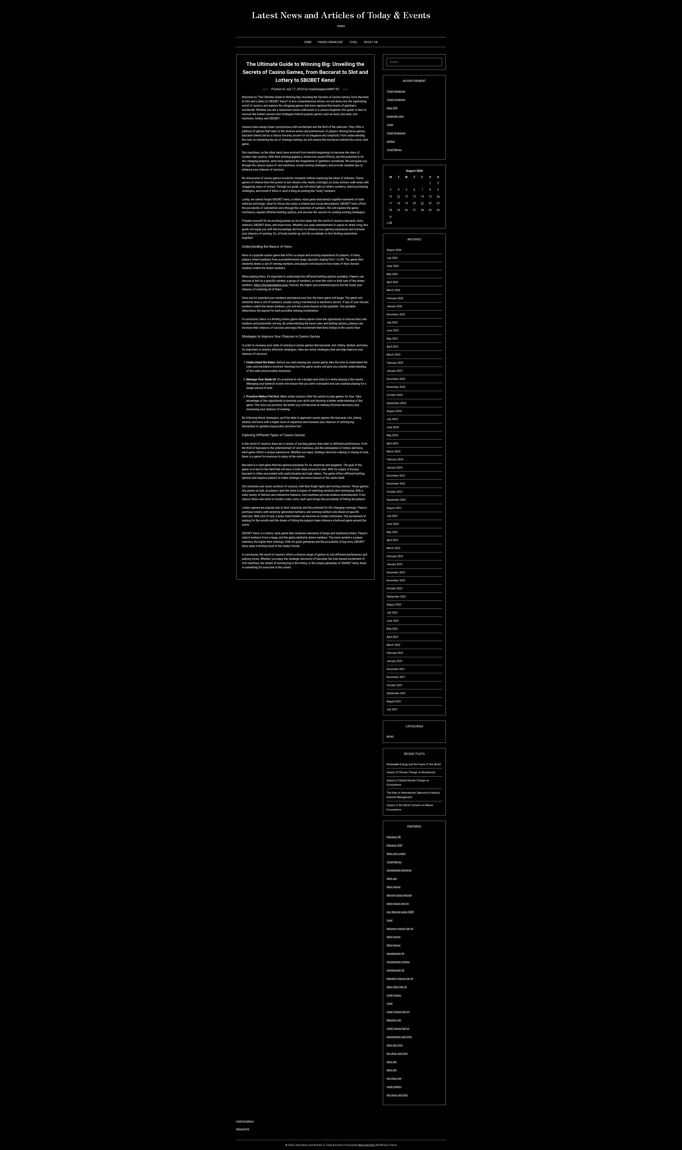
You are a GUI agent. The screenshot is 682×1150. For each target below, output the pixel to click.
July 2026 (392, 258)
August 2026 (394, 250)
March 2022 (393, 645)
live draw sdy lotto (397, 1095)
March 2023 (393, 548)
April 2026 (392, 282)
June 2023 (393, 524)
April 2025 (392, 346)
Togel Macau (394, 149)
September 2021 (396, 693)
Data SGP (392, 108)
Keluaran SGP (394, 845)
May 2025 (392, 338)
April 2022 (392, 637)
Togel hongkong (396, 99)
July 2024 (392, 419)
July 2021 (392, 709)
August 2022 (394, 604)
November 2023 (396, 483)
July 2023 (392, 516)
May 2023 (392, 532)
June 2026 (393, 266)
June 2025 (393, 330)
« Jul (389, 222)
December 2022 (396, 572)
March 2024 (393, 451)
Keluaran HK (394, 837)
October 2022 (394, 588)
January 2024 (394, 467)
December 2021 (396, 669)
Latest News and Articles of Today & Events (341, 14)
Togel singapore (396, 91)
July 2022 (392, 612)
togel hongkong (245, 1121)
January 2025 (394, 370)
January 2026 (394, 306)
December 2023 (396, 475)
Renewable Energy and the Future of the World (414, 764)
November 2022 (396, 580)
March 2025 (393, 354)
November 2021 (396, 677)
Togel (353, 42)
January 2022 (394, 661)
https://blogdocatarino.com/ (271, 285)
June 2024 (393, 427)
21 (422, 203)
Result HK (371, 42)
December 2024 (396, 379)
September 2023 (396, 499)
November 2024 (396, 387)
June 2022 (393, 620)
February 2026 (395, 298)
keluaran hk (242, 1129)
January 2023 (394, 564)
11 (398, 196)
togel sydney (394, 1086)
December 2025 (396, 314)
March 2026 (393, 290)
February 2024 (395, 459)
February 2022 (395, 653)
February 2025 (395, 362)
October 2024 (394, 395)
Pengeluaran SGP (330, 42)
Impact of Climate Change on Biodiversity (411, 772)
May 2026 (392, 274)
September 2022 (396, 596)
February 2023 (395, 556)
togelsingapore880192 (323, 89)
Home (308, 42)
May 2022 (392, 628)
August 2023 (394, 508)
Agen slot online (396, 853)
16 (438, 196)
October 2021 (394, 685)
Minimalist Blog (366, 1145)
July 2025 (392, 322)
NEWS (390, 736)
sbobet (391, 141)
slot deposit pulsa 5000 (400, 912)
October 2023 (394, 491)
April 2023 (392, 540)
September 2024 (396, 403)
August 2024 (394, 411)
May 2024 (392, 435)
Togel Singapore (396, 133)
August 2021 (394, 701)
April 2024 (392, 443)
